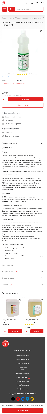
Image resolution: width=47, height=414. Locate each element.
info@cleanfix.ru (22, 386)
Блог (22, 367)
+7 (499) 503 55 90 (23, 382)
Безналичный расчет (13, 115)
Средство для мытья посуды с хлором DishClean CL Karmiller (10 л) (33, 318)
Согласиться (22, 410)
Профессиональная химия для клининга (29, 18)
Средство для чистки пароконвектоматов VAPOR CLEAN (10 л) (10, 318)
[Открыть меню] (4, 9)
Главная (4, 18)
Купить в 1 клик (23, 103)
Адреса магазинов (23, 361)
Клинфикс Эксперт (22, 353)
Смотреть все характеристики (13, 82)
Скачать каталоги (21, 375)
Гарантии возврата (22, 371)
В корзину (25, 97)
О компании (23, 365)
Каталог (11, 18)
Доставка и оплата (22, 357)
